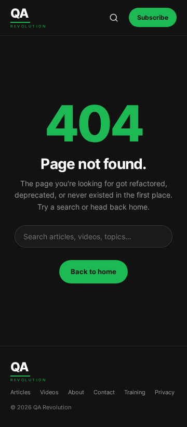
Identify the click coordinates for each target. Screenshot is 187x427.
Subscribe (152, 17)
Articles (20, 392)
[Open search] (114, 17)
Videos (49, 392)
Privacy (165, 392)
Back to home (93, 271)
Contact (104, 392)
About (76, 392)
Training (134, 392)
